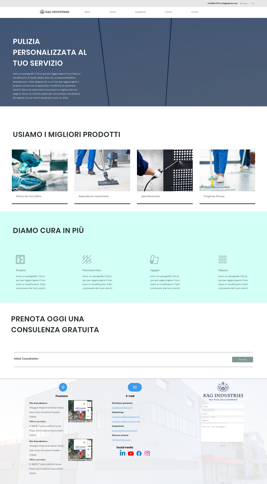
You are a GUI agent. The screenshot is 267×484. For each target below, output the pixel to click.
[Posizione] (63, 387)
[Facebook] (139, 453)
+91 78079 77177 (213, 3)
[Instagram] (147, 453)
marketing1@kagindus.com (126, 421)
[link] (121, 359)
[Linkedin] (122, 453)
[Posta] (135, 387)
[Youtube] (130, 453)
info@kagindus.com (229, 3)
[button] (140, 11)
